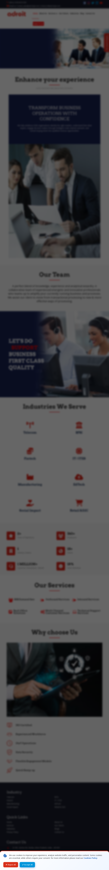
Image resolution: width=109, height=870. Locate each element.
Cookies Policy (90, 858)
